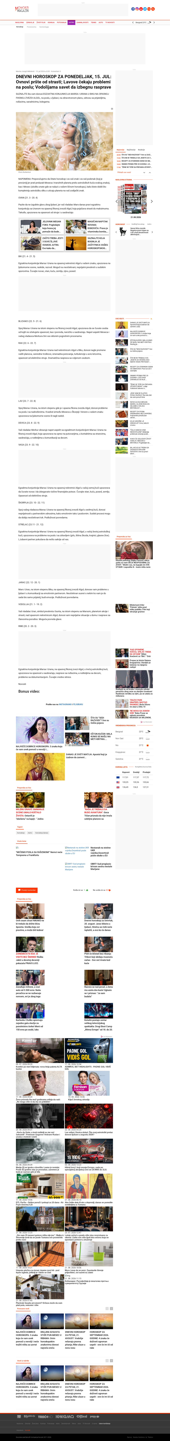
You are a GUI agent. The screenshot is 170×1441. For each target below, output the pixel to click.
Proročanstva (31, 27)
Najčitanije (131, 150)
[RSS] (151, 318)
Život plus (41, 22)
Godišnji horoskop (138, 224)
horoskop (21, 833)
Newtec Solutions (139, 1437)
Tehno (93, 22)
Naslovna (19, 22)
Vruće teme (21, 841)
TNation (150, 1437)
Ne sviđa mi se (100, 890)
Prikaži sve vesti (124, 172)
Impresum (20, 1430)
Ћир (148, 9)
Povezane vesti (23, 1309)
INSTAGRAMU (65, 704)
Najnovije (120, 150)
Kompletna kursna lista (143, 767)
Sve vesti (119, 319)
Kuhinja (51, 22)
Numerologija (44, 27)
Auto (101, 22)
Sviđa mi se (79, 890)
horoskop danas (41, 833)
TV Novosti (110, 22)
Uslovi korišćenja (104, 1423)
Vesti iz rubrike (23, 1361)
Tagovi (20, 827)
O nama (94, 1423)
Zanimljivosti (82, 22)
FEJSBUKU (78, 704)
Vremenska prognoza (125, 725)
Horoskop (19, 27)
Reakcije (141, 150)
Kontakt (27, 1430)
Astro (71, 22)
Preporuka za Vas (24, 788)
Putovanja (61, 22)
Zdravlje (30, 22)
